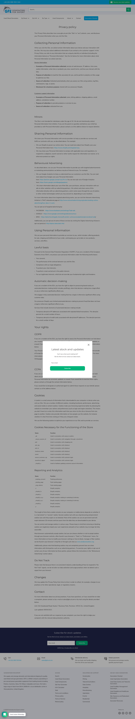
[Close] (89, 344)
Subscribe (67, 368)
